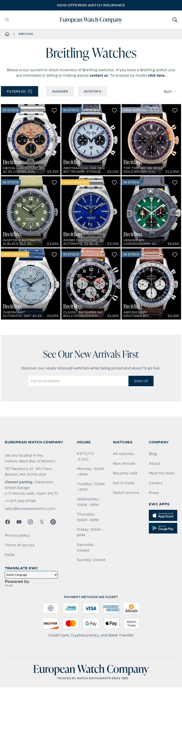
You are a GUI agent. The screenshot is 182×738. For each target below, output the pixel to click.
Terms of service (20, 545)
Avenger (60, 91)
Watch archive (126, 493)
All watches (123, 454)
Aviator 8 (92, 91)
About (154, 463)
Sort (168, 91)
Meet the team (162, 473)
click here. (157, 75)
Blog (153, 454)
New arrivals (124, 463)
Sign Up (141, 381)
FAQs (10, 555)
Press (154, 493)
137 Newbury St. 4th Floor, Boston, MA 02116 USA (29, 471)
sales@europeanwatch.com (30, 509)
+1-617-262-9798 (20, 501)
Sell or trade (124, 483)
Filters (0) (16, 91)
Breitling (26, 33)
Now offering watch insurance (91, 5)
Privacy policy (17, 535)
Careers (156, 483)
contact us (99, 75)
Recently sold (125, 473)
